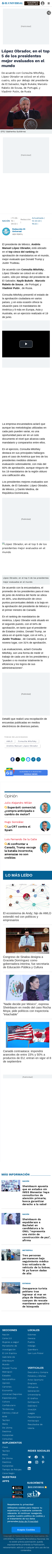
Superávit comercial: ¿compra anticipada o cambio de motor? (20, 811)
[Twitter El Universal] (43, 1457)
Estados (6, 1375)
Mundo (5, 1364)
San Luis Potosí (35, 1353)
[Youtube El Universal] (30, 1463)
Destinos (6, 1431)
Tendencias (8, 1409)
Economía (7, 1390)
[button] (32, 3)
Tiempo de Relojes (12, 1469)
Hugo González (14, 821)
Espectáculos (9, 1398)
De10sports (33, 1402)
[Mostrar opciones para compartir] (49, 13)
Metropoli (7, 1372)
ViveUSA (32, 1409)
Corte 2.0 (7, 1338)
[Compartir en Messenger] (28, 759)
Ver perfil (17, 234)
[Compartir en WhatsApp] (23, 759)
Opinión (10, 796)
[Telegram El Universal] (29, 1457)
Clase (5, 1447)
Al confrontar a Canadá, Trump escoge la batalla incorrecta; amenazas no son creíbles (20, 850)
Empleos (32, 1383)
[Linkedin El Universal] (29, 1468)
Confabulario (8, 1405)
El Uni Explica (9, 1353)
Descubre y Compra (38, 1372)
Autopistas (7, 1435)
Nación (6, 221)
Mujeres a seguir (10, 1342)
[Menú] (48, 3)
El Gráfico (33, 1398)
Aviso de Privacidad (28, 1521)
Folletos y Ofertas (37, 1376)
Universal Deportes (12, 1394)
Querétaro (33, 1349)
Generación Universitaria (34, 1393)
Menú (5, 1424)
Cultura (6, 1401)
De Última (7, 1458)
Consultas (7, 1439)
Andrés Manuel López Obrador (22, 746)
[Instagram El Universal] (36, 1463)
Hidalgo (32, 1346)
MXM (4, 1416)
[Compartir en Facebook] (12, 759)
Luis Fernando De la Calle (20, 839)
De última (7, 1428)
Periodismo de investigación (9, 1348)
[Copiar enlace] (33, 759)
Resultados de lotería (35, 1426)
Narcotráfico (8, 1379)
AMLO (9, 741)
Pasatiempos (34, 1417)
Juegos (31, 1413)
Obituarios (33, 1387)
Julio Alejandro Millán (18, 802)
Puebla (31, 1342)
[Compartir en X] (18, 759)
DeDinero (32, 1406)
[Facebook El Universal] (36, 1457)
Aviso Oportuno (35, 1380)
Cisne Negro (8, 1473)
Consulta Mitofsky (27, 741)
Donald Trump (9, 1368)
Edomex (32, 1334)
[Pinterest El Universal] (43, 1463)
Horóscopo (33, 1421)
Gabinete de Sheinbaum (8, 1359)
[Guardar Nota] (38, 759)
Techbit (6, 1420)
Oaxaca (31, 1338)
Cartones (7, 1387)
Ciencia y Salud (10, 1413)
